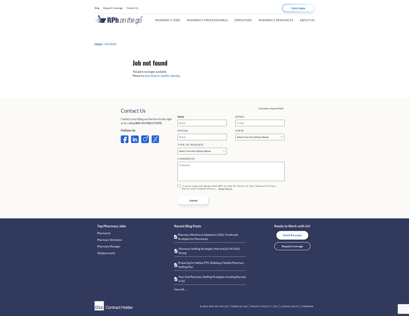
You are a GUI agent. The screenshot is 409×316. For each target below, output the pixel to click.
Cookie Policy (290, 306)
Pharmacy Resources (276, 20)
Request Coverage (113, 8)
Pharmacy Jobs (167, 20)
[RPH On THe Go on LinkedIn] (135, 142)
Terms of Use (239, 306)
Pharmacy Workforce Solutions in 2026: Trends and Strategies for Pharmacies (208, 237)
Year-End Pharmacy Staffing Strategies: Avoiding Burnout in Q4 (212, 279)
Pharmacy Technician (109, 240)
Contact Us (132, 8)
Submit (193, 200)
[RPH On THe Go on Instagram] (145, 142)
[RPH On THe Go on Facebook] (124, 142)
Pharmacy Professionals (207, 20)
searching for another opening (162, 75)
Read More (225, 188)
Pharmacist (103, 233)
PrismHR (307, 306)
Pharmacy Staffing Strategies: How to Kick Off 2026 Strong (209, 251)
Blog (97, 8)
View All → (180, 289)
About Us (307, 20)
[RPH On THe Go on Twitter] (155, 142)
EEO (275, 306)
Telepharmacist (106, 253)
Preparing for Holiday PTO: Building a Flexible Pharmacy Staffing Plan (211, 265)
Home (98, 44)
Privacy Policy (260, 306)
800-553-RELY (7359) (148, 123)
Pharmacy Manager (108, 246)
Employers (243, 20)
